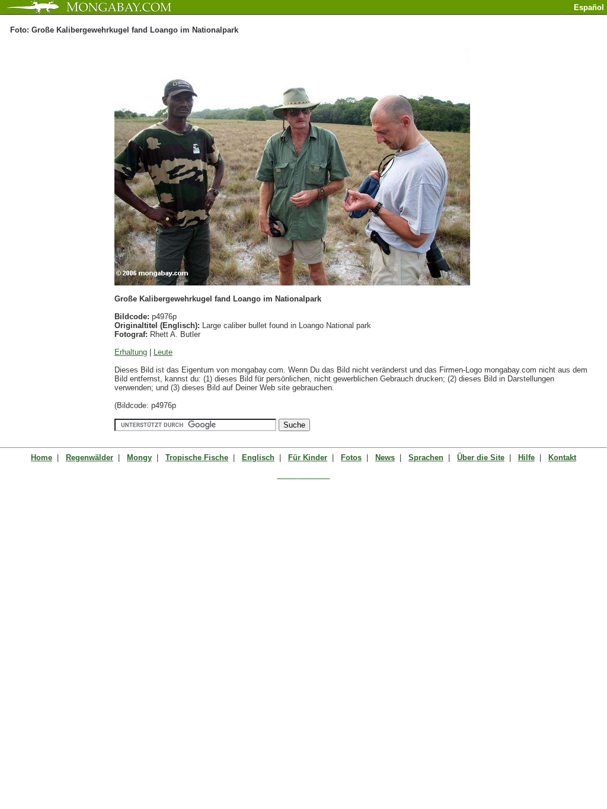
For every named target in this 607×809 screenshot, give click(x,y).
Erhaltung (130, 352)
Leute (163, 352)
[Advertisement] (468, 19)
